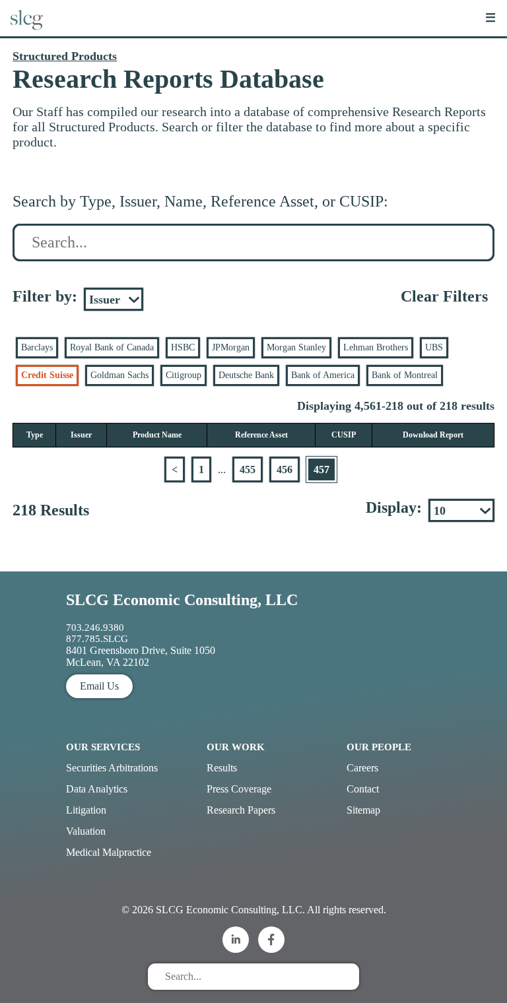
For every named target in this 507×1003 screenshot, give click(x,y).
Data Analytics (96, 788)
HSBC (183, 347)
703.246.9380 (95, 627)
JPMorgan (231, 347)
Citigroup (183, 375)
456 (284, 469)
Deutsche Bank (246, 375)
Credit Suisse (47, 375)
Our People (379, 747)
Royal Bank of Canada (112, 347)
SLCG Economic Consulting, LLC (182, 599)
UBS (434, 347)
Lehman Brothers (375, 347)
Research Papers (241, 810)
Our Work (236, 747)
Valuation (86, 831)
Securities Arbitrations (112, 767)
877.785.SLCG (97, 638)
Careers (362, 767)
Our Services (103, 747)
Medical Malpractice (108, 852)
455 (247, 469)
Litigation (86, 810)
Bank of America (323, 375)
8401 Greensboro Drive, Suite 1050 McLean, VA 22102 (140, 656)
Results (222, 767)
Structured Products (65, 56)
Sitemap (363, 810)
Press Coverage (239, 788)
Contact (363, 788)
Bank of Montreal (405, 375)
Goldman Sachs (119, 375)
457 (321, 469)
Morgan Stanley (296, 347)
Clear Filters (444, 296)
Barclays (37, 347)
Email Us (99, 686)
